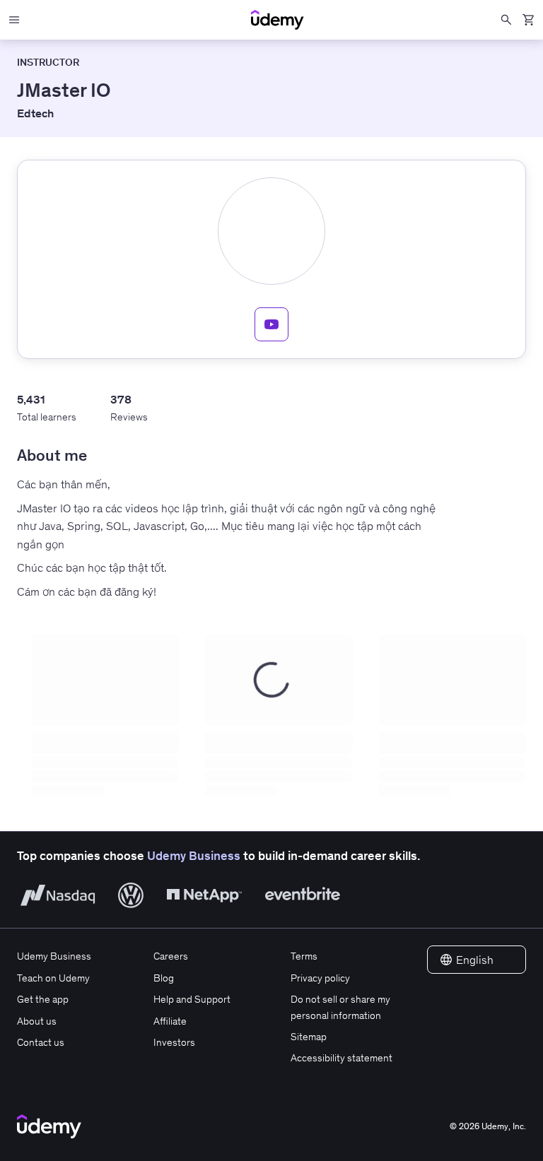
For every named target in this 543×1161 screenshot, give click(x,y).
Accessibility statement (341, 1057)
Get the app (43, 999)
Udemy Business (193, 856)
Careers (170, 956)
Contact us (40, 1042)
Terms (304, 956)
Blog (163, 978)
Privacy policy (320, 978)
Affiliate (170, 1021)
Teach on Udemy (53, 978)
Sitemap (309, 1036)
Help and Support (191, 999)
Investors (174, 1042)
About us (37, 1021)
